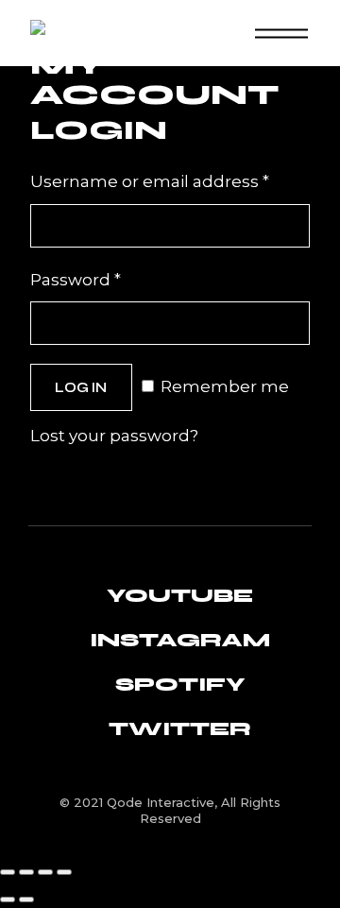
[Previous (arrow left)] (7, 899)
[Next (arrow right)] (26, 899)
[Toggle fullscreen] (26, 872)
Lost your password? (114, 435)
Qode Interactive (160, 802)
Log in (81, 387)
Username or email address (169, 179)
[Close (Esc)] (64, 872)
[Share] (45, 872)
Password (113, 277)
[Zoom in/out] (7, 872)
